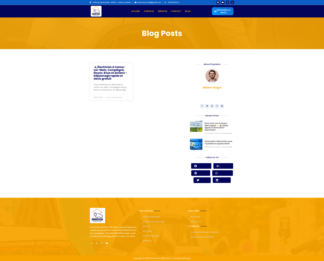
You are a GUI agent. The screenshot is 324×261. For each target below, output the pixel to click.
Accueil (135, 11)
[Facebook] (218, 2)
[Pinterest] (222, 106)
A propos (149, 11)
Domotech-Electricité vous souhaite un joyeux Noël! (218, 142)
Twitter (204, 180)
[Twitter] (207, 106)
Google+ (225, 165)
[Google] (212, 106)
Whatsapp (224, 173)
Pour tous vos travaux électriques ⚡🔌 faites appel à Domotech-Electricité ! (216, 126)
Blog (188, 11)
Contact (176, 11)
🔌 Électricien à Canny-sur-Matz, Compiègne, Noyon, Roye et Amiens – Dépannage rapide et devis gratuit (110, 73)
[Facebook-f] (202, 106)
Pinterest (202, 173)
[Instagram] (227, 2)
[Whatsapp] (232, 2)
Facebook (202, 165)
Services (162, 11)
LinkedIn (223, 180)
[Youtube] (223, 2)
